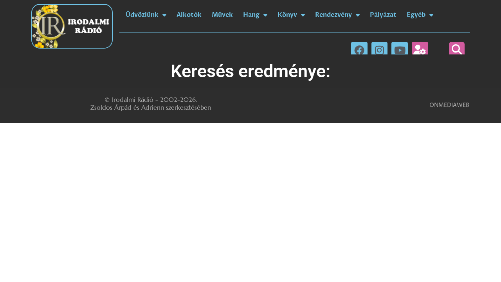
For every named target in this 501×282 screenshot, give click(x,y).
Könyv (287, 15)
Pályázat (383, 15)
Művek (222, 15)
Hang (251, 15)
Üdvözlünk (142, 15)
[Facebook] (359, 50)
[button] (457, 50)
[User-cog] (420, 50)
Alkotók (189, 15)
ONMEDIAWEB (449, 105)
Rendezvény (333, 15)
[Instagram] (379, 50)
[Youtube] (399, 50)
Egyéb (416, 15)
